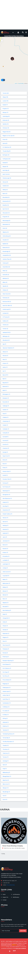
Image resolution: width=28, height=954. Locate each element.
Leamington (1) (6, 564)
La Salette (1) (6, 560)
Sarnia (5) (5, 143)
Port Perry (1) (6, 676)
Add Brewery (16, 897)
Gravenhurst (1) (6, 510)
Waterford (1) (6, 780)
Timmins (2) (5, 324)
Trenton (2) (5, 328)
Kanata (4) (5, 162)
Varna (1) (5, 764)
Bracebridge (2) (6, 251)
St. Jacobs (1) (6, 710)
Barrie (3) (5, 193)
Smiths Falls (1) (6, 695)
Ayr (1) (4, 371)
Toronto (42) (6, 93)
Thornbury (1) (6, 749)
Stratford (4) (6, 185)
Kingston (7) (6, 108)
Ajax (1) (4, 344)
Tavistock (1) (6, 730)
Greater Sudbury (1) (7, 514)
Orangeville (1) (6, 618)
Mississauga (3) (6, 220)
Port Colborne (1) (7, 668)
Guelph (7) (5, 104)
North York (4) (6, 174)
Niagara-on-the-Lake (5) (8, 135)
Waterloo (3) (6, 232)
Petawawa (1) (6, 649)
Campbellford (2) (7, 255)
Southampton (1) (7, 703)
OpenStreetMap (21, 83)
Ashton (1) (5, 367)
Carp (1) (4, 413)
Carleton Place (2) (7, 259)
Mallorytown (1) (6, 583)
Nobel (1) (5, 614)
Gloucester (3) (6, 212)
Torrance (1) (5, 757)
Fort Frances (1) (6, 486)
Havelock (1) (5, 529)
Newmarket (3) (6, 224)
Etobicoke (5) (6, 120)
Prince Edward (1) (7, 679)
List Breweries (16, 894)
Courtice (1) (5, 444)
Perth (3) (5, 228)
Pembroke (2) (6, 297)
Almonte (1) (5, 355)
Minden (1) (5, 591)
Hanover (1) (5, 517)
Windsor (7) (5, 112)
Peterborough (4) (7, 178)
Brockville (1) (6, 402)
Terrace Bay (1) (6, 737)
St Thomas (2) (6, 317)
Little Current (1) (6, 571)
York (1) (4, 795)
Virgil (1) (5, 768)
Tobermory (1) (6, 753)
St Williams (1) (6, 707)
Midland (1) (5, 587)
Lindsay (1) (5, 568)
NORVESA (3, 946)
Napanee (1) (5, 602)
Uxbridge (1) (5, 761)
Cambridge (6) (6, 116)
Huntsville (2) (6, 274)
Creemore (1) (6, 448)
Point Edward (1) (6, 664)
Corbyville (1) (6, 432)
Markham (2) (6, 278)
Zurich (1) (5, 799)
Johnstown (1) (6, 541)
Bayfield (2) (5, 243)
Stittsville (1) (6, 722)
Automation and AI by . (9, 945)
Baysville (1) (5, 382)
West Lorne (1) (6, 784)
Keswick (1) (5, 548)
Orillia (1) (5, 622)
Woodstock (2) (6, 340)
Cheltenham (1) (6, 421)
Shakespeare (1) (6, 687)
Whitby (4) (5, 189)
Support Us (5, 897)
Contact (4, 900)
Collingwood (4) (6, 158)
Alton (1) (5, 359)
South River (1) (6, 699)
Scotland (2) (5, 313)
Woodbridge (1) (6, 791)
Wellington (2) (6, 336)
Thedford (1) (6, 745)
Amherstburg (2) (7, 236)
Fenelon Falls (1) (6, 471)
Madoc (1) (5, 579)
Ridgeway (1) (6, 683)
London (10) (5, 101)
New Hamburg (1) (7, 610)
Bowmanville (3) (6, 201)
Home (4, 894)
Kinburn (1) (5, 552)
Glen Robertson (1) (7, 498)
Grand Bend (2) (6, 267)
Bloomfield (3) (6, 197)
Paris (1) (5, 641)
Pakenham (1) (6, 633)
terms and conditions (20, 948)
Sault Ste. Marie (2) (7, 305)
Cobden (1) (5, 425)
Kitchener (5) (6, 128)
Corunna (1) (5, 440)
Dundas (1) (5, 452)
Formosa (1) (5, 483)
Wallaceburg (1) (6, 772)
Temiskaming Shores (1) (8, 734)
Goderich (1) (5, 502)
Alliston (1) (5, 351)
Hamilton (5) (5, 124)
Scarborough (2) (6, 309)
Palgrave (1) (5, 637)
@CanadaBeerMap (10, 884)
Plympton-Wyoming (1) (8, 660)
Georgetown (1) (6, 494)
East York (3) (6, 209)
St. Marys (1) (6, 714)
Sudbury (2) (5, 321)
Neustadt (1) (5, 606)
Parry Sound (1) (6, 645)
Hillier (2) (5, 270)
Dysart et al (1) (6, 456)
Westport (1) (5, 788)
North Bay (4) (6, 170)
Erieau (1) (5, 467)
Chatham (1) (5, 417)
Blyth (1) (5, 390)
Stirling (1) (5, 718)
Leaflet (16, 83)
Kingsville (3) (6, 216)
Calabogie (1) (6, 405)
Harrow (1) (5, 521)
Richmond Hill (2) (7, 301)
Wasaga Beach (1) (7, 776)
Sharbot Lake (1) (6, 691)
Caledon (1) (5, 409)
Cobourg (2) (5, 263)
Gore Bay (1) (5, 506)
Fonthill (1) (5, 475)
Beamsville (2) (6, 247)
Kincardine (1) (6, 556)
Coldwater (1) (6, 429)
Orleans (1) (5, 625)
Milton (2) (5, 282)
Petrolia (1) (5, 652)
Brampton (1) (6, 398)
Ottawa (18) (5, 97)
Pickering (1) (6, 656)
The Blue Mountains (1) (8, 741)
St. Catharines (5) (7, 147)
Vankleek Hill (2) (6, 332)
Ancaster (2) (5, 239)
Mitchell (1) (5, 595)
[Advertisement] (14, 15)
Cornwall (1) (5, 436)
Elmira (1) (5, 460)
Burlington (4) (6, 155)
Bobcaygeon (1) (6, 394)
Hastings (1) (5, 525)
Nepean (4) (5, 166)
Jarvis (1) (5, 537)
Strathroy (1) (6, 726)
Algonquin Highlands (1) (8, 348)
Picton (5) (5, 139)
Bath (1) (4, 378)
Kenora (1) (5, 544)
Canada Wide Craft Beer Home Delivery (14, 36)
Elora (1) (5, 463)
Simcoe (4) (5, 182)
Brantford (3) (6, 205)
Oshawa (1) (5, 629)
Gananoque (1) (6, 490)
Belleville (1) (5, 386)
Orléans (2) (5, 290)
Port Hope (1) (6, 672)
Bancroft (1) (5, 375)
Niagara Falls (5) (6, 131)
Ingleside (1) (5, 533)
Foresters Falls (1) (7, 479)
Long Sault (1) (6, 575)
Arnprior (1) (5, 363)
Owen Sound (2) (6, 294)
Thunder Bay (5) (6, 151)
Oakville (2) (5, 286)
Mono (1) (5, 598)
